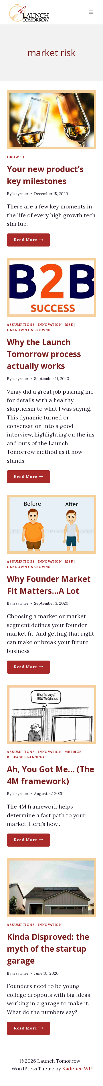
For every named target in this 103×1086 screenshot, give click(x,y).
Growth (15, 157)
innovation (50, 324)
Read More (32, 242)
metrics (73, 751)
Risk (69, 324)
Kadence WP (77, 1069)
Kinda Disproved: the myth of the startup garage (48, 948)
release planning (25, 757)
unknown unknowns (29, 330)
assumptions (21, 324)
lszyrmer (20, 193)
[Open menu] (91, 12)
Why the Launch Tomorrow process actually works (44, 354)
